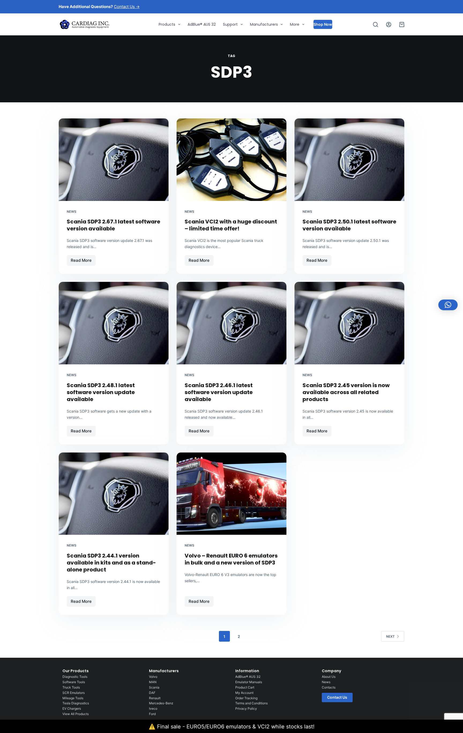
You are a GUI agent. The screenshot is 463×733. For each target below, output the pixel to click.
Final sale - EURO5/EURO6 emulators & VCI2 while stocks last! (236, 726)
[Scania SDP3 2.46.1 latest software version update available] (231, 323)
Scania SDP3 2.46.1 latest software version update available (219, 392)
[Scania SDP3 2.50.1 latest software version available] (349, 159)
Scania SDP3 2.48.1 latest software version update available (101, 392)
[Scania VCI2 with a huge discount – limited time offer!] (231, 159)
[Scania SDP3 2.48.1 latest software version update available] (114, 323)
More (294, 24)
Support (230, 24)
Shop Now (322, 24)
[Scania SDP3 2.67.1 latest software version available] (114, 159)
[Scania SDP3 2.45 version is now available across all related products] (349, 323)
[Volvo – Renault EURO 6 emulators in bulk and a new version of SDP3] (231, 493)
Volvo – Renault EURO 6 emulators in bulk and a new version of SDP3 (231, 559)
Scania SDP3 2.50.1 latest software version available (349, 225)
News (71, 212)
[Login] (388, 24)
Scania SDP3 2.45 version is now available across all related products (346, 392)
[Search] (375, 24)
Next (390, 636)
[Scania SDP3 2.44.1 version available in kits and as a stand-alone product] (114, 493)
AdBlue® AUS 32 (202, 24)
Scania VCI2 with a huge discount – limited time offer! (231, 225)
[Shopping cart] (401, 24)
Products (167, 24)
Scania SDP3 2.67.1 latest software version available (113, 225)
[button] (448, 305)
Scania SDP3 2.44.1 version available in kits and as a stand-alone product (111, 562)
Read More (83, 259)
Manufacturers (264, 24)
